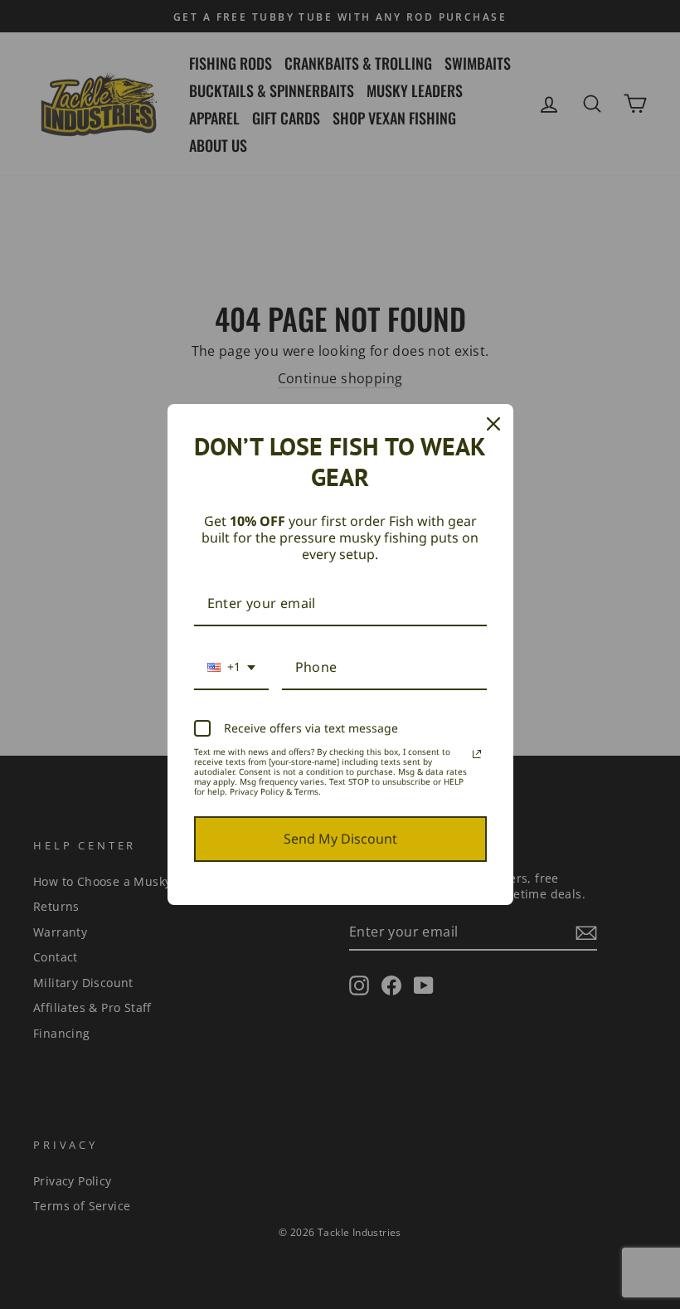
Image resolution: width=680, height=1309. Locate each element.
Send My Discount (340, 839)
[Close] (493, 424)
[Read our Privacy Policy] (477, 754)
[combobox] (231, 668)
